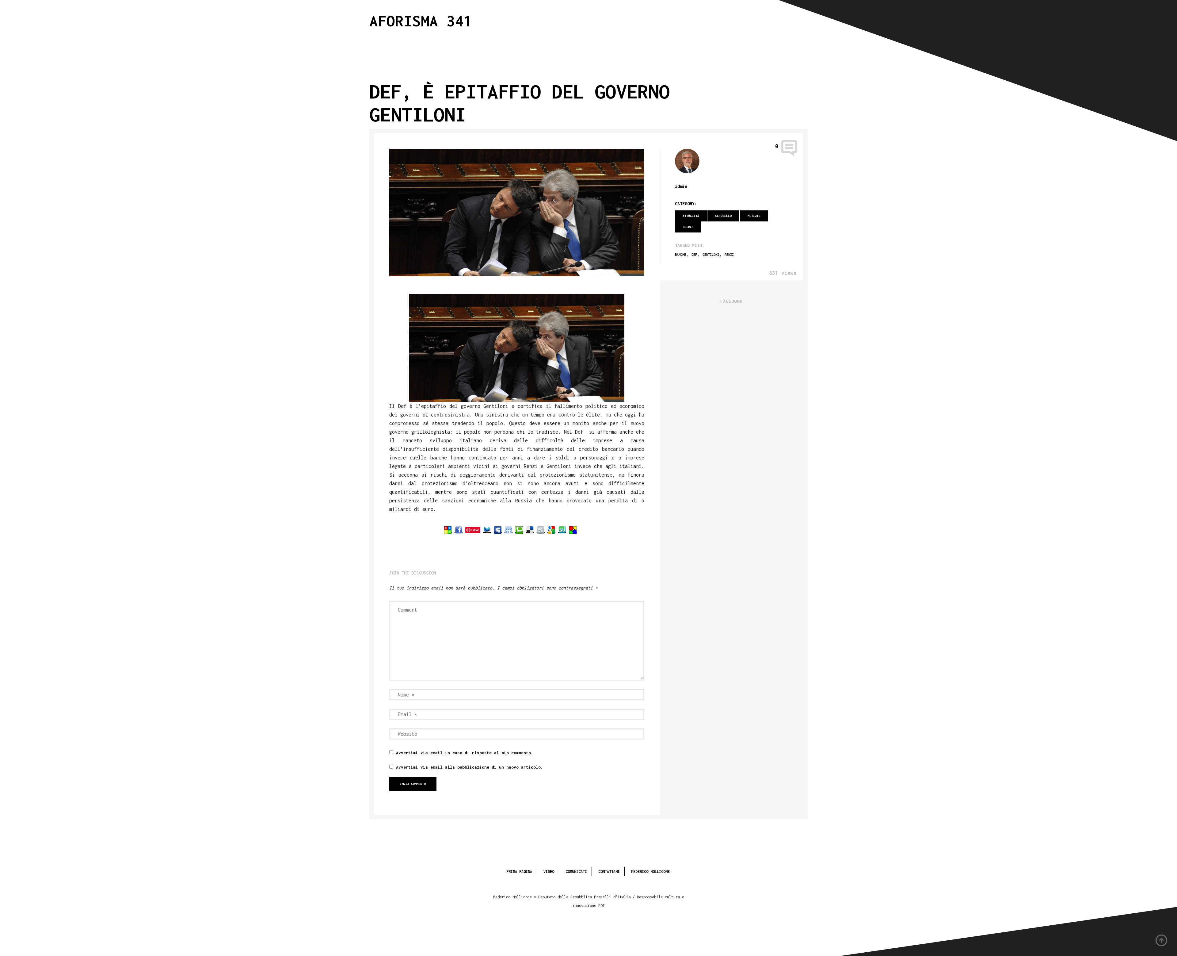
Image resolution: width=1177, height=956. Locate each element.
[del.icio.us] (530, 530)
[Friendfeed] (508, 530)
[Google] (551, 530)
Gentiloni (711, 254)
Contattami (609, 871)
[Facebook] (459, 530)
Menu (769, 19)
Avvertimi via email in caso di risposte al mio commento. (464, 752)
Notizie (754, 215)
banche (680, 254)
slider (688, 226)
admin (681, 186)
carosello (723, 215)
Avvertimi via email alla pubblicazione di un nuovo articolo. (469, 767)
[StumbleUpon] (562, 530)
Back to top (1162, 941)
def (694, 254)
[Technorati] (519, 530)
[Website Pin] (448, 530)
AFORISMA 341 (420, 20)
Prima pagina (519, 871)
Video (548, 871)
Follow (800, 19)
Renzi (729, 254)
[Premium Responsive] (573, 530)
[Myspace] (498, 530)
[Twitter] (487, 530)
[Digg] (541, 530)
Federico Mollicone (650, 871)
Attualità (691, 215)
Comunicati (576, 871)
